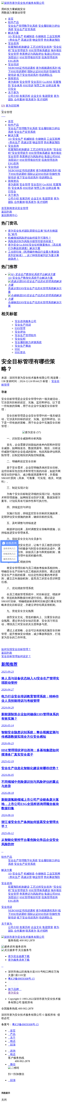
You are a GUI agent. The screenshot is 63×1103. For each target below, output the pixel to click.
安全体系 (16, 85)
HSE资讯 (20, 352)
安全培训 (13, 64)
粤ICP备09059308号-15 (21, 978)
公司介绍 (13, 96)
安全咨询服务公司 (25, 321)
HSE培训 (28, 85)
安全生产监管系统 (25, 29)
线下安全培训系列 (27, 74)
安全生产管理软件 (25, 335)
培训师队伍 (45, 74)
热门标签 (13, 982)
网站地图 (13, 985)
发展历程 (24, 96)
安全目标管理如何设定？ (16, 656)
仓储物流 (40, 36)
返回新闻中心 (9, 215)
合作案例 (19, 99)
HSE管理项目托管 (30, 57)
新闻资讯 (13, 78)
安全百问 (36, 82)
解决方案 (13, 32)
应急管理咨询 (49, 57)
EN (3, 105)
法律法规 (51, 85)
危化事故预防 (52, 39)
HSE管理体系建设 (39, 50)
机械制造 (29, 36)
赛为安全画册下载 (19, 956)
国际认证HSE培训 (38, 71)
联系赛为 (31, 99)
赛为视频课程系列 (46, 67)
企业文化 (36, 96)
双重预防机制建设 (19, 46)
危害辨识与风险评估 (31, 53)
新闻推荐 (9, 664)
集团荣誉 (47, 96)
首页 (10, 18)
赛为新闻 (13, 82)
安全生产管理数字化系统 (23, 25)
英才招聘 (42, 99)
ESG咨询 (13, 60)
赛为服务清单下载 (19, 959)
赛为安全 (13, 992)
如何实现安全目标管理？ (16, 649)
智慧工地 (39, 85)
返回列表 (6, 211)
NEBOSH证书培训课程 (21, 67)
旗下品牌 (15, 989)
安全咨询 (13, 43)
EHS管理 (20, 328)
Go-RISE (47, 82)
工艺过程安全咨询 (41, 46)
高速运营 (26, 39)
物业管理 (37, 39)
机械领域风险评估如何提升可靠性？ (29, 237)
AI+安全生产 (15, 36)
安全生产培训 (23, 324)
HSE (17, 349)
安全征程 (20, 338)
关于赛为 (13, 92)
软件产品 (13, 22)
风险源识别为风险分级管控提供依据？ (31, 241)
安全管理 (24, 82)
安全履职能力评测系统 (28, 342)
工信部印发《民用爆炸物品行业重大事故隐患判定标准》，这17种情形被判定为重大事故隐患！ (33, 255)
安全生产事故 (23, 345)
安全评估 (20, 331)
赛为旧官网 (12, 105)
